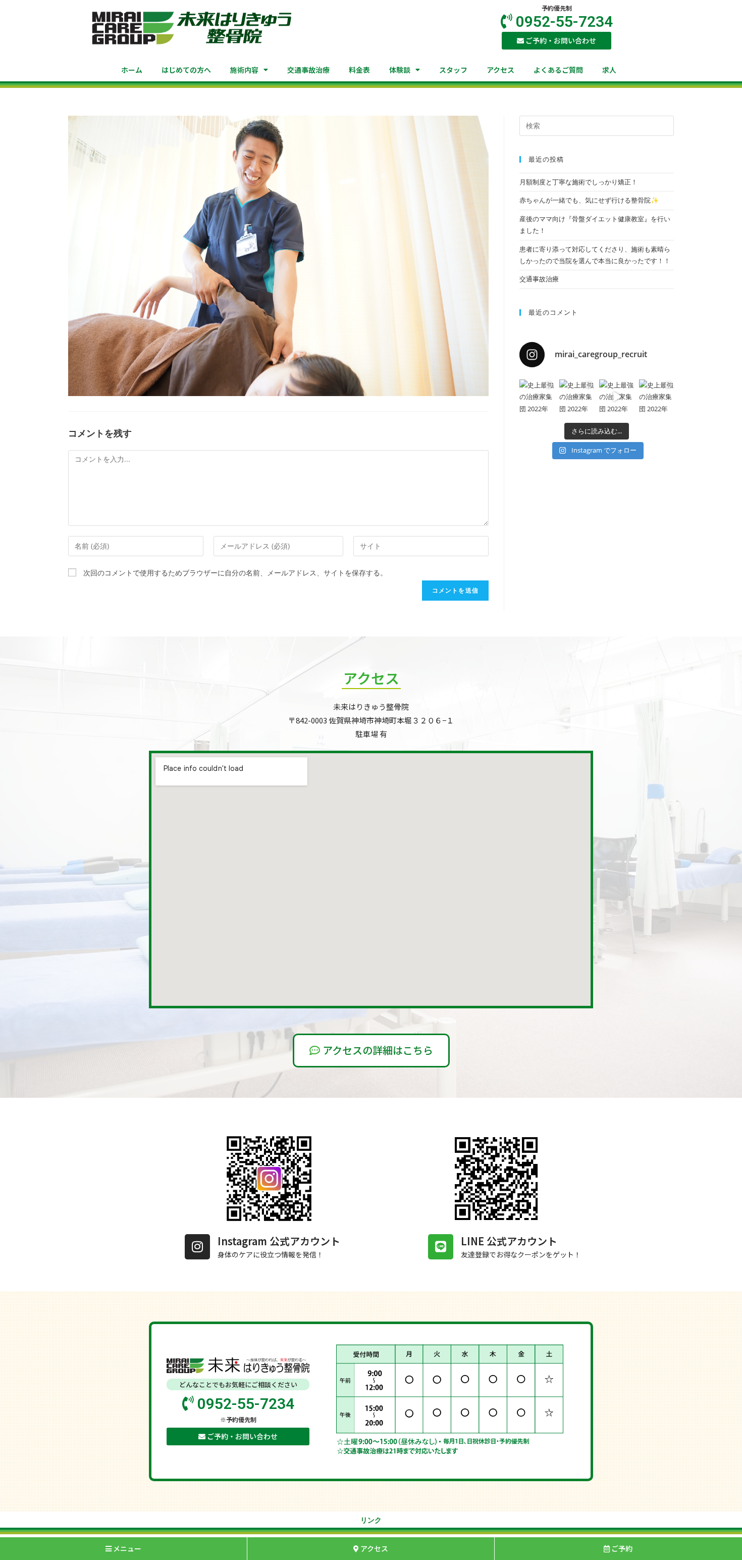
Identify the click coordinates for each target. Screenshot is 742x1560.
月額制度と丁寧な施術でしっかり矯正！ (578, 181)
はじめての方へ (186, 70)
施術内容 (244, 70)
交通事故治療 (308, 70)
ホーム (131, 70)
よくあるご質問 (558, 70)
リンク (371, 1520)
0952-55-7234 (562, 21)
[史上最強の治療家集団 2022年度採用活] (536, 396)
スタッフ (453, 70)
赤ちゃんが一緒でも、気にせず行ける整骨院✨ (589, 200)
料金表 (359, 70)
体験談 (399, 70)
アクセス (500, 70)
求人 (609, 70)
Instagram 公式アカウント (279, 1241)
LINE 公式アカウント (509, 1241)
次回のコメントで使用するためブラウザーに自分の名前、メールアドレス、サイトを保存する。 (235, 572)
